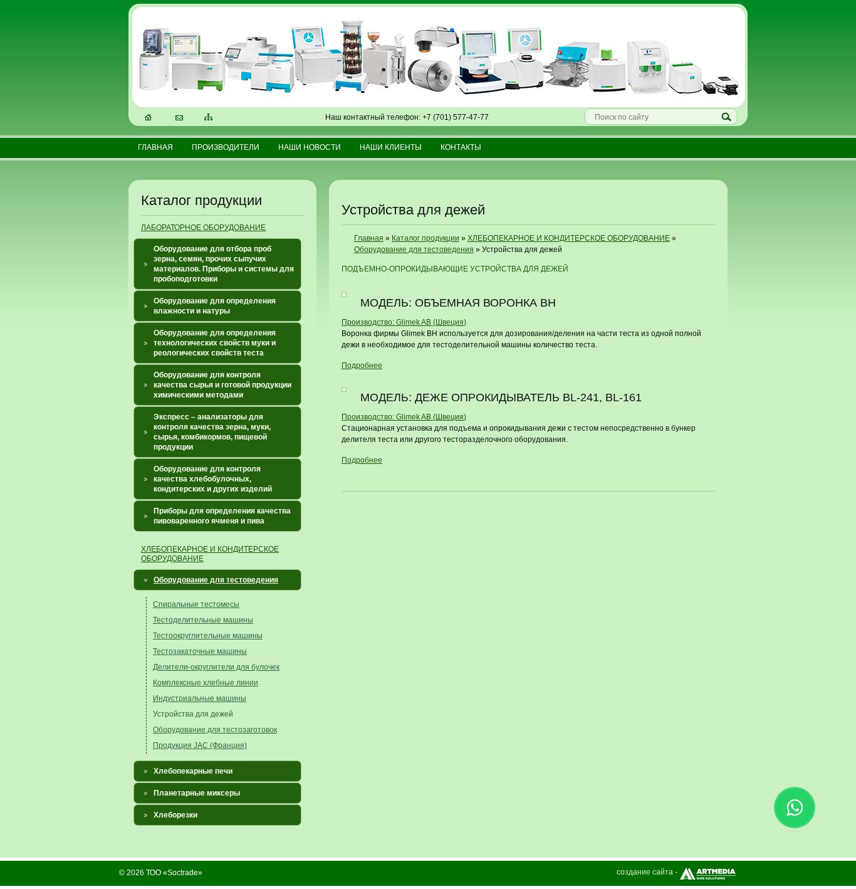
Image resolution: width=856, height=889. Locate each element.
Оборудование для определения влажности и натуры (215, 306)
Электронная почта (180, 118)
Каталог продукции (425, 238)
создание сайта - (647, 872)
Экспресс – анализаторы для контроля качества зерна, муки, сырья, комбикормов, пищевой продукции (212, 432)
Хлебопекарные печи (193, 771)
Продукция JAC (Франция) (200, 745)
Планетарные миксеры (197, 793)
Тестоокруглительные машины (208, 635)
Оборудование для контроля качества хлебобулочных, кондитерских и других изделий (213, 479)
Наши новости (309, 147)
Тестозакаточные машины (200, 651)
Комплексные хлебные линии (205, 682)
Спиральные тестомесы (196, 604)
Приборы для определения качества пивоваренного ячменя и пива (222, 516)
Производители (225, 147)
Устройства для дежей (193, 714)
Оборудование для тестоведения (216, 580)
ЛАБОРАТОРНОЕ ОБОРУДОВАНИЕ (203, 227)
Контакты (461, 147)
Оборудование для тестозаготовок (215, 729)
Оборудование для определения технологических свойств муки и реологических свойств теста (215, 343)
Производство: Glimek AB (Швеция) (404, 322)
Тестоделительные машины (203, 620)
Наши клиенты (391, 147)
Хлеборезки (175, 815)
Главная (155, 147)
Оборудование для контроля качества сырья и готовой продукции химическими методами (222, 385)
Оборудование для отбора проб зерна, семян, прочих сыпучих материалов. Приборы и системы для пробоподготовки (224, 264)
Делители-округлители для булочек (216, 667)
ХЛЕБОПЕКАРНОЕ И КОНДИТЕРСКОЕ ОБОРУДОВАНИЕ (568, 238)
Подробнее (362, 365)
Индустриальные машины (199, 698)
